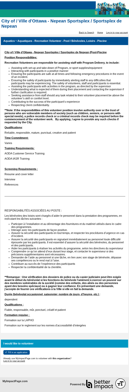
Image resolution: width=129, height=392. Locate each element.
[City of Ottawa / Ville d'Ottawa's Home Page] (64, 9)
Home (100, 32)
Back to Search (86, 32)
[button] (120, 383)
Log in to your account (117, 32)
